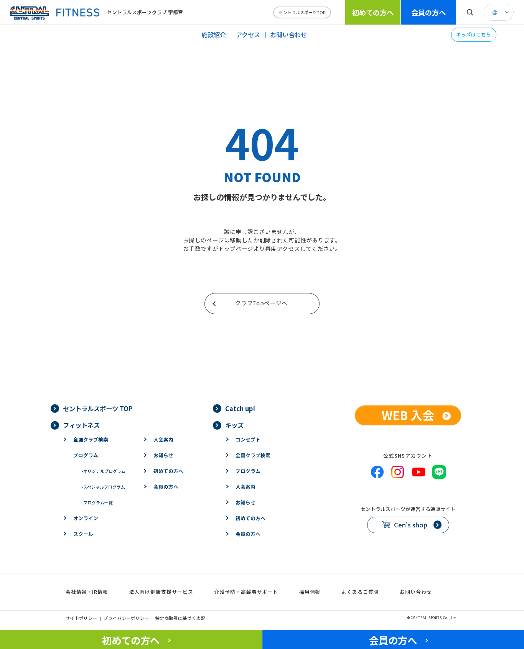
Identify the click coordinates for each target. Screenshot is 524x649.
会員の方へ (428, 12)
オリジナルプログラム (103, 471)
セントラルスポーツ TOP (98, 408)
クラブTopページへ (261, 303)
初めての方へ (373, 12)
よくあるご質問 (360, 591)
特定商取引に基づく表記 (180, 618)
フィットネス (81, 425)
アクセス (248, 34)
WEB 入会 (408, 414)
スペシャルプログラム (103, 487)
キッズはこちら (473, 34)
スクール (83, 533)
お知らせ (163, 455)
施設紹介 (213, 34)
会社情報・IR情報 (87, 591)
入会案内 (163, 439)
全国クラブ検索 (90, 439)
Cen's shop (410, 524)
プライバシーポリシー (126, 618)
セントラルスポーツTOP (302, 12)
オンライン (85, 518)
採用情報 (310, 591)
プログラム (85, 455)
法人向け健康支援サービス (161, 591)
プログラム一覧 (97, 502)
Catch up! (240, 408)
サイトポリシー (81, 618)
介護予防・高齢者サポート (246, 591)
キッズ (234, 425)
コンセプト (248, 439)
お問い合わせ (288, 34)
